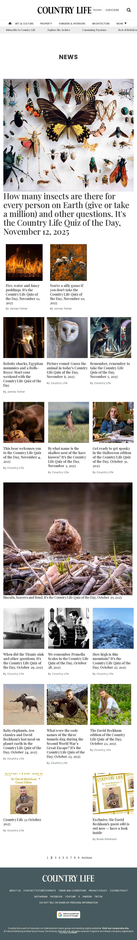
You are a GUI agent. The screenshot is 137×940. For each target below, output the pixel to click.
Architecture (101, 23)
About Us (15, 890)
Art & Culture (24, 23)
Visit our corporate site (115, 928)
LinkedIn (87, 896)
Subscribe (112, 10)
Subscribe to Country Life (21, 30)
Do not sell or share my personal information (68, 902)
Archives (87, 858)
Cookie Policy (119, 890)
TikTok (98, 896)
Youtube (70, 896)
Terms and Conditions (72, 890)
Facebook (56, 896)
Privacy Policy (98, 890)
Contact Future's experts (39, 890)
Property (46, 23)
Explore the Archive (59, 30)
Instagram (40, 896)
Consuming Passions (94, 30)
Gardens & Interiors (72, 23)
